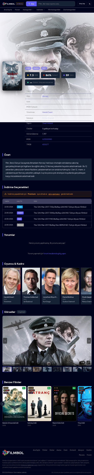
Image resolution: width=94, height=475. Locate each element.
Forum (17, 10)
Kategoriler (27, 10)
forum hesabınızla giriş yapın (54, 253)
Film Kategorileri (54, 10)
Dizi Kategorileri (69, 10)
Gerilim (36, 68)
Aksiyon (81, 450)
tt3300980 (47, 139)
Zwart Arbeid (47, 123)
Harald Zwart (47, 112)
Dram (28, 68)
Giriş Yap (82, 4)
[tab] (7, 369)
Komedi (73, 450)
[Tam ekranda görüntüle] (88, 362)
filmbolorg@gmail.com (29, 465)
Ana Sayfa (8, 10)
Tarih (44, 68)
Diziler (52, 450)
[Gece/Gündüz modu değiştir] (90, 3)
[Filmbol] (13, 453)
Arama (59, 450)
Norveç (45, 96)
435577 (45, 144)
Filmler (44, 450)
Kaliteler (40, 10)
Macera (81, 455)
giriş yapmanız (54, 194)
